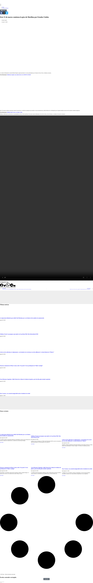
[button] (1, 285)
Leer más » (2, 442)
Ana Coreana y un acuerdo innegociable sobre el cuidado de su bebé (15, 393)
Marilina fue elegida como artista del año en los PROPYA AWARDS (19, 74)
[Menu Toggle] (0, 5)
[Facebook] (1, 13)
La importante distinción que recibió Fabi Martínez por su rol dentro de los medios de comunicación (22, 318)
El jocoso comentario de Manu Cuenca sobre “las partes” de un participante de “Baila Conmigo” (21, 365)
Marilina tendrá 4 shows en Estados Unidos (14, 112)
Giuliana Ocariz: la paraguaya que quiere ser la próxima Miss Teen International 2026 (19, 334)
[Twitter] (6, 13)
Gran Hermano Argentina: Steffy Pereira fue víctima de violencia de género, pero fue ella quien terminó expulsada (25, 379)
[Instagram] (4, 13)
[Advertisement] (32, 64)
